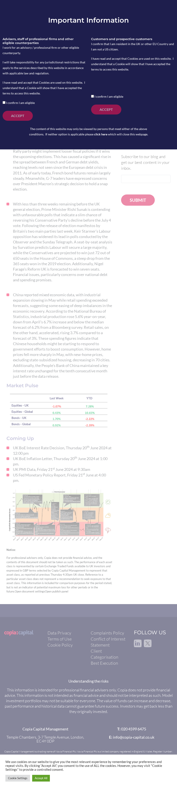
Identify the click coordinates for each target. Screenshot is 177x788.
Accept (17, 116)
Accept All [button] (41, 778)
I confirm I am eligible (20, 103)
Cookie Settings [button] (17, 778)
